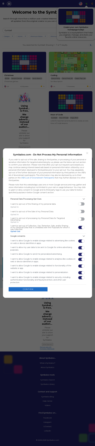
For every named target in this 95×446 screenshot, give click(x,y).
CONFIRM (28, 289)
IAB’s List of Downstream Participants (37, 178)
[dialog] (47, 223)
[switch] (81, 204)
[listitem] (47, 199)
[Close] (87, 153)
